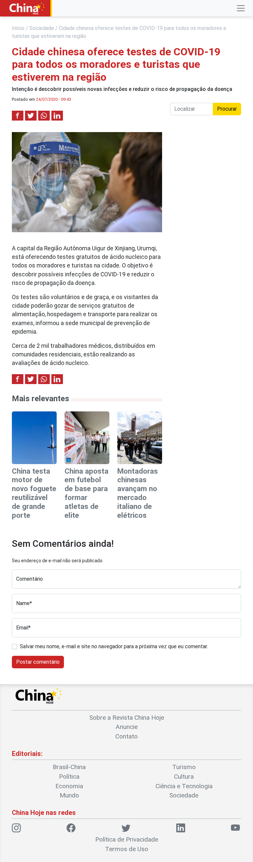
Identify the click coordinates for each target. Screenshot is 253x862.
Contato (126, 736)
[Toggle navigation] (241, 8)
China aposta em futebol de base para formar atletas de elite (86, 493)
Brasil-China (69, 767)
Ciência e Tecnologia (183, 786)
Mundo (69, 795)
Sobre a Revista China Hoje (126, 717)
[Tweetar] (31, 116)
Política (69, 776)
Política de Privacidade (126, 839)
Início (18, 28)
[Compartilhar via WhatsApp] (44, 116)
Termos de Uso (126, 849)
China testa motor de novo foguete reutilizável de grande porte (34, 493)
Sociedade (41, 28)
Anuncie (127, 727)
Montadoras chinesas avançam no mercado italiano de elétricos (137, 493)
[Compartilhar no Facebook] (17, 116)
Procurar (227, 109)
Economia (69, 786)
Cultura (184, 776)
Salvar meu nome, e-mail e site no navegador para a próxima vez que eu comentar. (114, 646)
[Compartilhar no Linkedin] (57, 116)
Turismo (184, 767)
